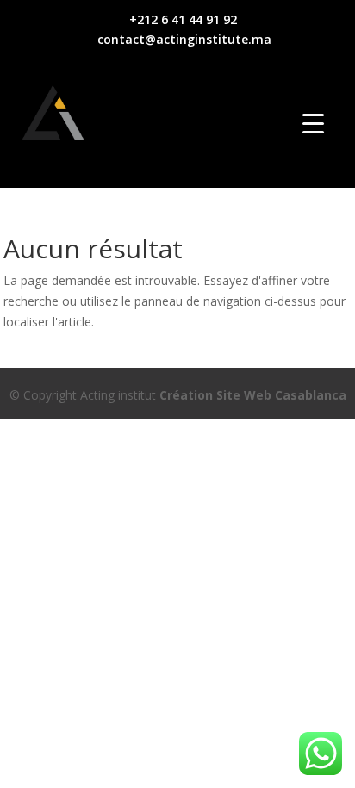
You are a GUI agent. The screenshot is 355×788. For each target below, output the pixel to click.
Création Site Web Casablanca (252, 395)
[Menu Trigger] (313, 122)
